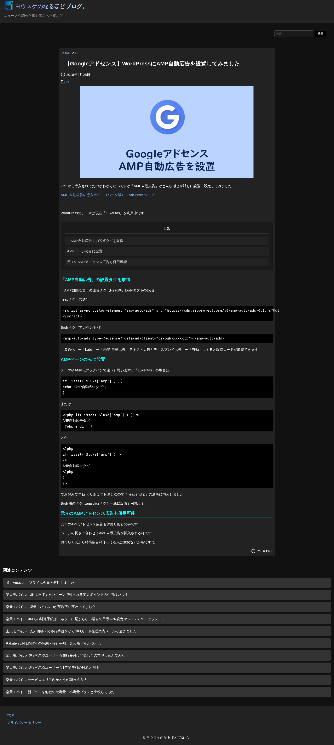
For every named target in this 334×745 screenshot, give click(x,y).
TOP (10, 715)
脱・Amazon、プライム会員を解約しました (40, 583)
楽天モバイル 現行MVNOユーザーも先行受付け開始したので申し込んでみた (65, 655)
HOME (66, 53)
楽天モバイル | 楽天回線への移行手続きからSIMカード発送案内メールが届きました (71, 631)
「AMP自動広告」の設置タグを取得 (95, 241)
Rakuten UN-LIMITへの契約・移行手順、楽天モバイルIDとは (53, 643)
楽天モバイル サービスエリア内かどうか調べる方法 (46, 680)
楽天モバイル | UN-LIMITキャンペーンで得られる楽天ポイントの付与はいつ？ (67, 595)
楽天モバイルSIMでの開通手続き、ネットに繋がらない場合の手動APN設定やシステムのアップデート (85, 619)
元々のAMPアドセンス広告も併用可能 (97, 262)
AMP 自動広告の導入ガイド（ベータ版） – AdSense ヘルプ (107, 195)
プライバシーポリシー (24, 723)
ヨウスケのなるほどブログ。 (51, 6)
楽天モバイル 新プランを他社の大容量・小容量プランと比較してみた (60, 692)
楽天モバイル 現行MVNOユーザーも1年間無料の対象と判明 (52, 668)
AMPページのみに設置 (84, 251)
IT (76, 53)
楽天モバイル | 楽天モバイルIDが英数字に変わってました (51, 607)
